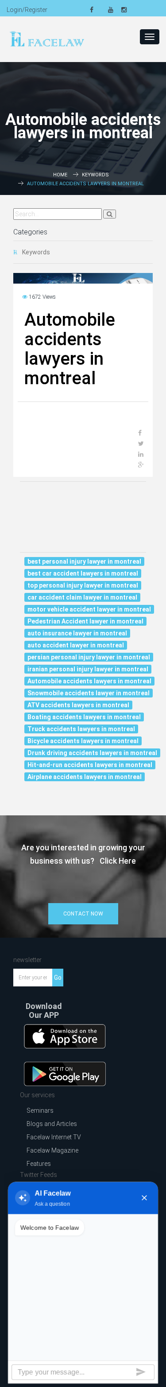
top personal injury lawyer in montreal (82, 585)
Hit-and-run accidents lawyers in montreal (89, 764)
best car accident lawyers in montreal (82, 573)
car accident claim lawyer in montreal (82, 597)
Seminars (40, 1110)
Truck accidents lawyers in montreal (81, 728)
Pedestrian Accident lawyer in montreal (85, 621)
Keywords (95, 175)
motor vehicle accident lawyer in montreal (89, 609)
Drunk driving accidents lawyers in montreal (92, 752)
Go (58, 977)
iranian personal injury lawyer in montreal (87, 669)
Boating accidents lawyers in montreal (84, 717)
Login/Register (27, 9)
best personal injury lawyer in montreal (84, 561)
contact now (83, 914)
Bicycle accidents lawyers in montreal (83, 740)
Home (60, 175)
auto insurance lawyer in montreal (77, 633)
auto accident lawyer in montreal (75, 645)
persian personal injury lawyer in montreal (88, 657)
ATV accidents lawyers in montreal (78, 705)
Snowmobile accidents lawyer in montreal (88, 693)
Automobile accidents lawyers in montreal (89, 681)
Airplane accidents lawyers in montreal (84, 776)
